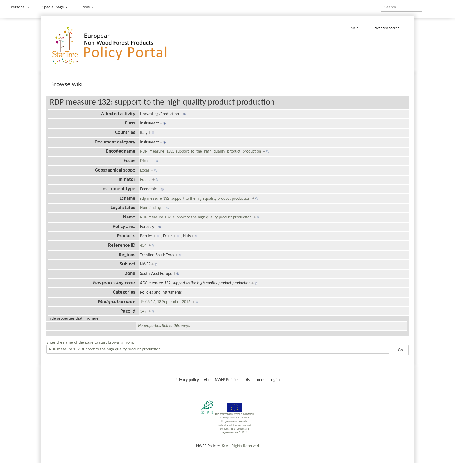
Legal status (123, 207)
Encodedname (120, 151)
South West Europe (156, 274)
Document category (115, 142)
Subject (127, 264)
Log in (274, 380)
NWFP (145, 264)
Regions (127, 254)
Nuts (187, 236)
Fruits (167, 236)
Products (126, 235)
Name (129, 217)
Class (130, 123)
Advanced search (385, 28)
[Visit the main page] (117, 45)
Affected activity (118, 113)
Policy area (124, 226)
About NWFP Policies (221, 380)
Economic (148, 189)
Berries (146, 236)
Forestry (147, 227)
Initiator (126, 179)
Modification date (116, 301)
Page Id (127, 311)
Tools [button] (86, 7)
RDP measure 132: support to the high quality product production (162, 102)
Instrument (149, 123)
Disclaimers (254, 380)
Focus (129, 160)
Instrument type (118, 189)
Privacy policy (187, 380)
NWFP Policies (208, 446)
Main (354, 28)
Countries (125, 132)
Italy (143, 133)
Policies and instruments (161, 292)
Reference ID (121, 245)
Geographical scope (115, 170)
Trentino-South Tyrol (157, 255)
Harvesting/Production (159, 114)
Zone (130, 273)
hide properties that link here (73, 318)
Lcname (127, 198)
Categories (124, 292)
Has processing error (114, 283)
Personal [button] (19, 7)
